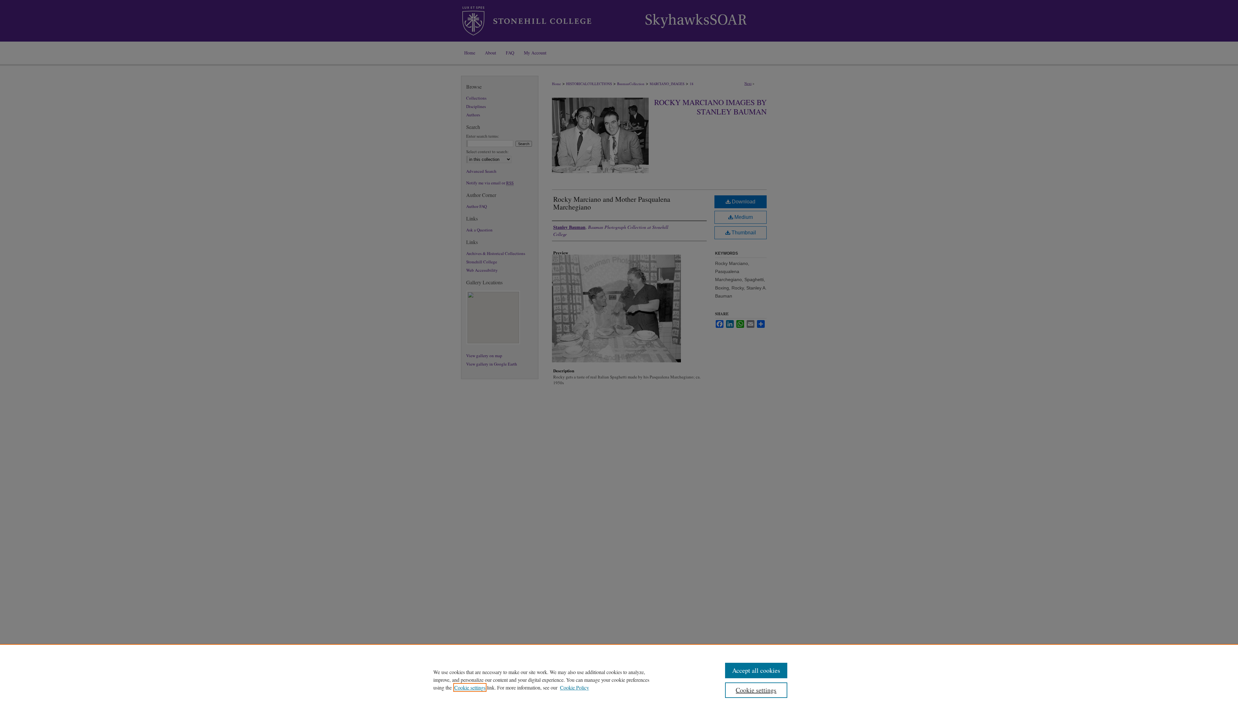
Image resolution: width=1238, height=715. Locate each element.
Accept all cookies (756, 670)
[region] (619, 679)
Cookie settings (470, 687)
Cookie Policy (574, 687)
